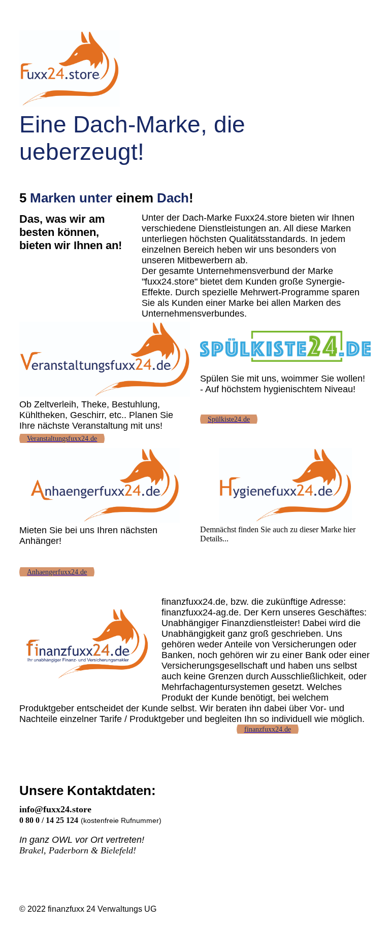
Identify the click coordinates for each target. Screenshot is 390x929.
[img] (194, 68)
